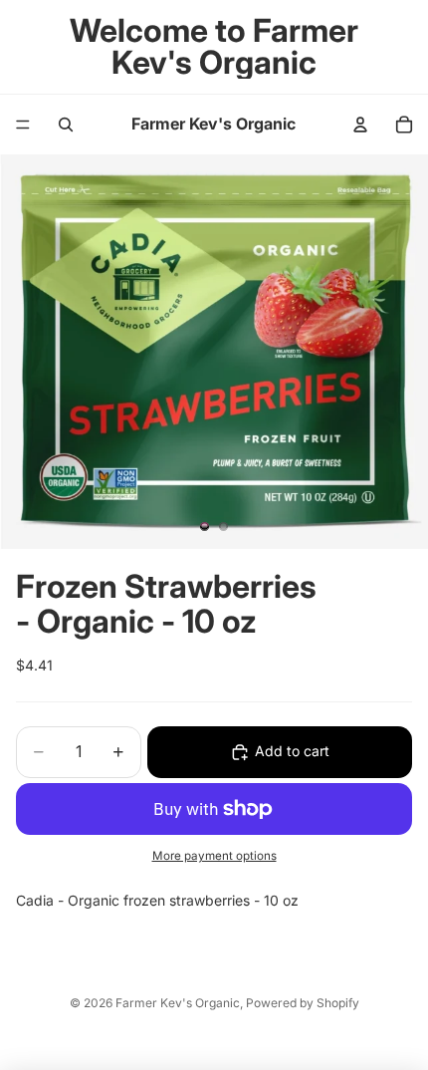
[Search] (66, 124)
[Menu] (23, 124)
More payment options (214, 856)
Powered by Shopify (302, 1002)
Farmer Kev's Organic (177, 1002)
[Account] (360, 124)
